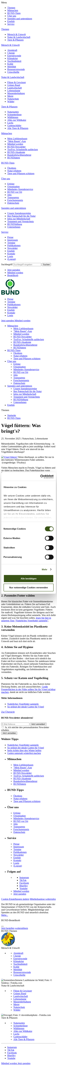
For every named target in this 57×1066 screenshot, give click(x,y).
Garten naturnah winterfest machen (24, 753)
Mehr (44, 569)
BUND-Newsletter (16, 146)
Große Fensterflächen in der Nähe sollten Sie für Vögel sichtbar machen (28, 689)
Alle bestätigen (28, 578)
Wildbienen (12, 117)
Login (10, 256)
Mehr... (4, 915)
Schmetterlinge (14, 114)
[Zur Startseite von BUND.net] (10, 294)
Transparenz (13, 197)
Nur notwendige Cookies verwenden (28, 587)
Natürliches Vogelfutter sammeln (23, 704)
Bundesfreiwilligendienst (19, 155)
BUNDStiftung (14, 224)
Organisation (13, 186)
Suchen (46, 264)
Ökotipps (11, 168)
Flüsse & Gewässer (16, 82)
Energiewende (14, 55)
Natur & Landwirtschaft (18, 37)
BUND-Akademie (16, 152)
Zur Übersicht (8, 712)
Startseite (11, 415)
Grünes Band (13, 85)
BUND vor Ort (14, 192)
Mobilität (11, 66)
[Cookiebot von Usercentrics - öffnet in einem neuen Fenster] (41, 477)
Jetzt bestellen (7, 928)
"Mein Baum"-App (16, 141)
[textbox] (27, 264)
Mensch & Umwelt (16, 34)
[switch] (49, 538)
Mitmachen (12, 10)
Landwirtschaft (14, 88)
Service (10, 24)
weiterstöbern (21, 928)
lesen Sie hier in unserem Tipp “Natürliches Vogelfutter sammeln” (26, 619)
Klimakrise (12, 58)
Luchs (10, 122)
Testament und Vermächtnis (20, 221)
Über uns (11, 16)
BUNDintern (13, 157)
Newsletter (12, 248)
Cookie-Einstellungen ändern (15, 899)
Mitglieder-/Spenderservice (20, 189)
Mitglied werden (15, 144)
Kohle (10, 64)
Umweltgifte (13, 72)
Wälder (10, 101)
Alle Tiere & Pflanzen (17, 128)
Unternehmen (13, 227)
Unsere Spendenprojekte (19, 213)
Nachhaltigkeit (14, 61)
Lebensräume (13, 90)
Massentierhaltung (16, 93)
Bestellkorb (12, 275)
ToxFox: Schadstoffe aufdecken (22, 149)
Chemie (11, 53)
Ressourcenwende (16, 69)
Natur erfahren (14, 170)
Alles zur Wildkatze (16, 120)
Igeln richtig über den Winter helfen (24, 750)
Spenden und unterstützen (19, 18)
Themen (11, 7)
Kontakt (11, 253)
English (11, 21)
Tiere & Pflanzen (15, 40)
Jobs (9, 194)
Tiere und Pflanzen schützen (20, 173)
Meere (10, 96)
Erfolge (10, 183)
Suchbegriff (6, 264)
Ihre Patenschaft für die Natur (21, 216)
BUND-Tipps (14, 13)
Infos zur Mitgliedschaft (18, 218)
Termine (11, 242)
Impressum (12, 240)
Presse (10, 237)
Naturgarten (13, 112)
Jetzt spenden (13, 270)
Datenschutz (13, 203)
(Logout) (11, 259)
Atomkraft (12, 50)
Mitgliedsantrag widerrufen (43, 899)
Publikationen (14, 245)
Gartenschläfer (14, 125)
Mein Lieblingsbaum (17, 138)
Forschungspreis (15, 200)
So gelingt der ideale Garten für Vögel (25, 706)
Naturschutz (13, 98)
